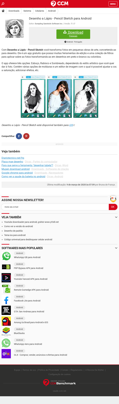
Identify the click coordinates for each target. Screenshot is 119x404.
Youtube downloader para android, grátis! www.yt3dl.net (31, 222)
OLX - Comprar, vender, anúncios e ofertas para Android (40, 355)
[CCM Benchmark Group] (59, 383)
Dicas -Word (61, 165)
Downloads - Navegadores (49, 172)
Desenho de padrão (13, 231)
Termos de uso (29, 370)
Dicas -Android (55, 176)
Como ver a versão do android (18, 226)
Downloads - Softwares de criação (50, 169)
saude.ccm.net (59, 391)
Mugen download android (16, 169)
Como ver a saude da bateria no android (23, 176)
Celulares (39, 11)
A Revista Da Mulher (94, 370)
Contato (64, 370)
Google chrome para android (17, 172)
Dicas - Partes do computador (41, 161)
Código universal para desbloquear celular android (28, 239)
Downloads (14, 11)
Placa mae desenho (12, 161)
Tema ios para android (15, 235)
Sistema (27, 11)
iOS (71, 125)
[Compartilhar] (19, 136)
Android (52, 11)
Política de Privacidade (48, 370)
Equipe (17, 370)
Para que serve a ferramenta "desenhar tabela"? (27, 165)
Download (75, 33)
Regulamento (76, 370)
